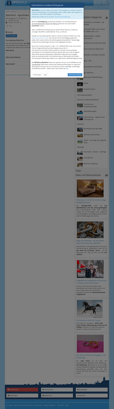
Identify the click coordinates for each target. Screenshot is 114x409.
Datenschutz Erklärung (62, 17)
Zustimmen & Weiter (75, 75)
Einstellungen (37, 75)
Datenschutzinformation (40, 38)
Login (45, 75)
